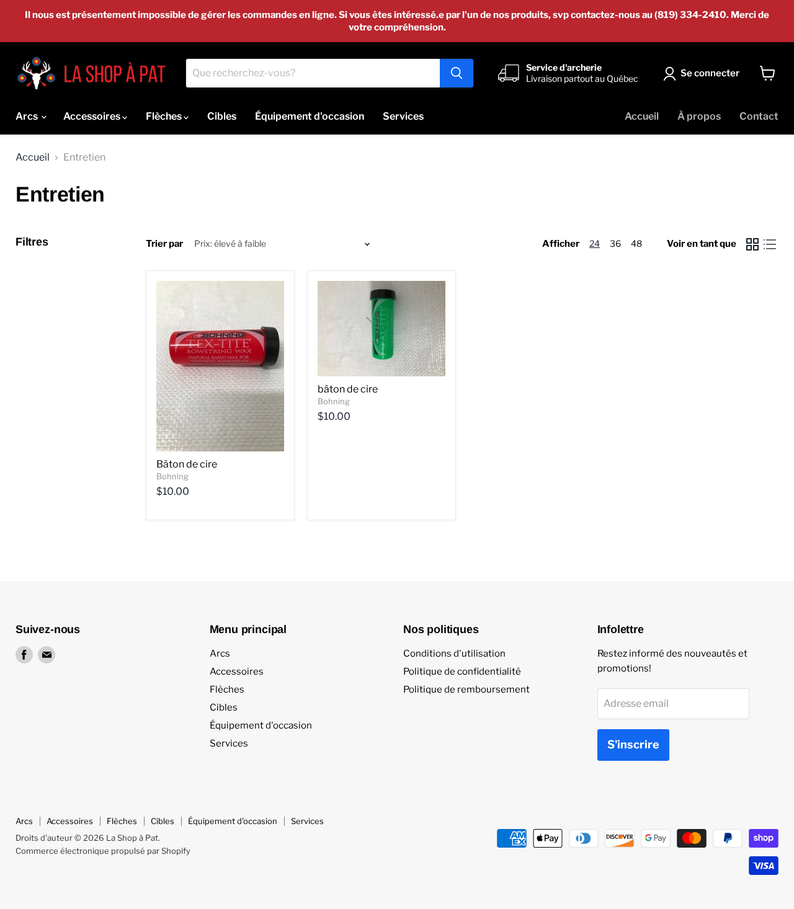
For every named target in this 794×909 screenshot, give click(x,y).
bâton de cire (348, 389)
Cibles (221, 116)
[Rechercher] (456, 73)
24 (594, 243)
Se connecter (709, 73)
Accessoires (92, 116)
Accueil (642, 116)
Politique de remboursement (466, 689)
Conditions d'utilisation (454, 653)
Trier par (164, 244)
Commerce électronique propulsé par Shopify (103, 851)
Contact (758, 116)
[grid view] (752, 244)
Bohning (172, 476)
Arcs (28, 116)
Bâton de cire (186, 464)
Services (403, 116)
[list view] (769, 244)
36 (615, 243)
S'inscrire (633, 744)
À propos (699, 116)
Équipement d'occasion (309, 116)
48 (636, 243)
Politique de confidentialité (462, 671)
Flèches (165, 116)
